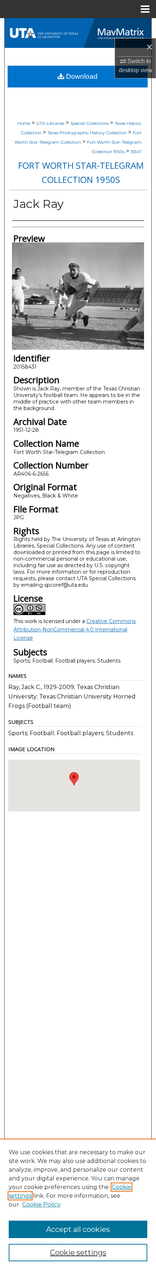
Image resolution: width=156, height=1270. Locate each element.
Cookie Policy (41, 1204)
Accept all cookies (78, 1229)
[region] (78, 1204)
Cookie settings (78, 1252)
